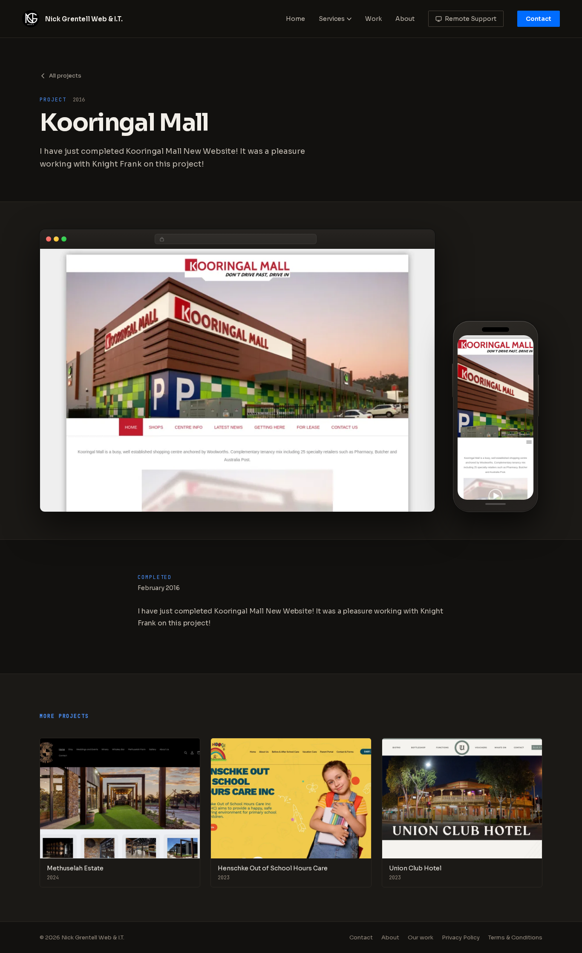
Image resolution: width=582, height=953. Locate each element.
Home (295, 19)
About (405, 19)
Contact (538, 19)
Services (332, 19)
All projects (65, 75)
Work (373, 19)
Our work (420, 937)
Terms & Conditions (515, 937)
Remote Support (470, 19)
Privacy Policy (461, 937)
